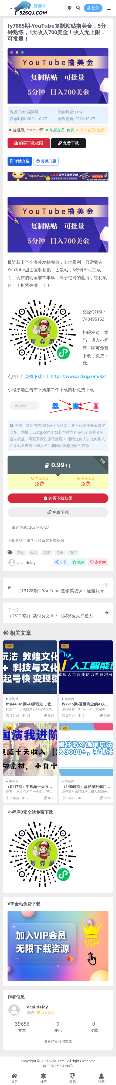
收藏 (80, 562)
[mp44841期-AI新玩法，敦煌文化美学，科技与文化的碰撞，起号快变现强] (30, 667)
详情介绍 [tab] (21, 161)
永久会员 (87, 478)
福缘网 (32, 111)
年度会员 (41, 478)
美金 (59, 552)
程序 (46, 552)
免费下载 (71, 143)
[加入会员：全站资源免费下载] (58, 178)
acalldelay (26, 562)
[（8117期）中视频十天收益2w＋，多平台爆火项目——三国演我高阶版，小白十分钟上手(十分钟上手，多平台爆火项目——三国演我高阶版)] (30, 749)
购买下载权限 (31, 143)
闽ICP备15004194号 (58, 1066)
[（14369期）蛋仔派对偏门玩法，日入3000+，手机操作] (86, 749)
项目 (73, 552)
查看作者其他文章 (58, 1041)
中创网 (14, 781)
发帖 (20, 552)
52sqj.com (56, 1061)
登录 (95, 8)
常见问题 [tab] (48, 161)
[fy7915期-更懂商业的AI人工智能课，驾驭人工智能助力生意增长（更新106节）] (86, 667)
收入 (33, 552)
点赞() (100, 562)
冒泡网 (14, 699)
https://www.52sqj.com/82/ (78, 376)
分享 (62, 562)
